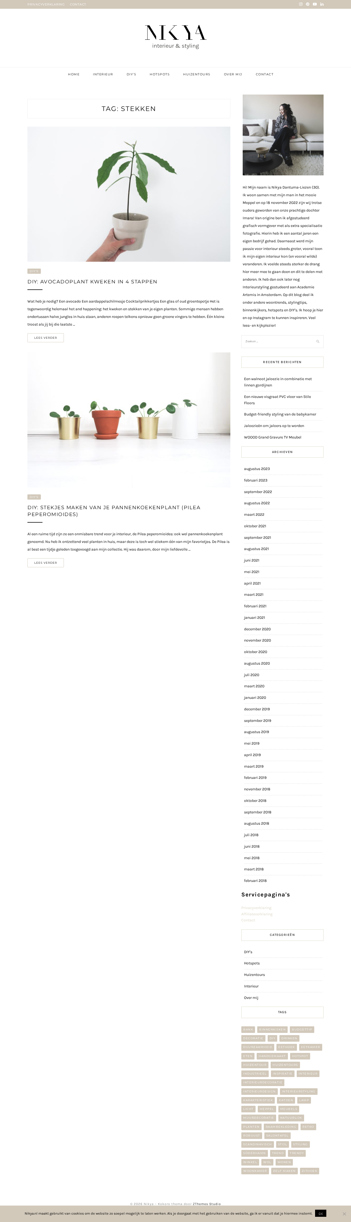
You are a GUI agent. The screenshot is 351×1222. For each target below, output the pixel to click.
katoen (286, 1100)
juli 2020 (251, 675)
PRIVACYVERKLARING (46, 4)
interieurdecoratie (262, 1082)
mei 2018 (252, 858)
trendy (297, 1153)
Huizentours (197, 74)
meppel (267, 1109)
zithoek (310, 1171)
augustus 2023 (257, 468)
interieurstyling (299, 1091)
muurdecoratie (258, 1118)
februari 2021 (255, 606)
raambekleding (281, 1127)
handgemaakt (272, 1056)
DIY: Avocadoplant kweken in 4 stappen (92, 282)
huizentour (255, 1065)
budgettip (302, 1029)
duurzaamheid (257, 1047)
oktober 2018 (255, 800)
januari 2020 (255, 697)
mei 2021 (251, 571)
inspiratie (283, 1073)
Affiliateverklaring (257, 914)
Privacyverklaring (256, 907)
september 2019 (257, 720)
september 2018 (257, 812)
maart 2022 (254, 514)
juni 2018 (252, 846)
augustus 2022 (257, 503)
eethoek (286, 1047)
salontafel (277, 1135)
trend (278, 1153)
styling (300, 1144)
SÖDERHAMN (254, 1153)
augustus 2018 (256, 823)
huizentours (285, 1065)
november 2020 (257, 640)
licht (248, 1109)
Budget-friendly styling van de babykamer (280, 414)
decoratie (253, 1038)
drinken (289, 1038)
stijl (282, 1144)
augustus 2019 (256, 732)
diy (273, 1038)
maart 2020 (254, 686)
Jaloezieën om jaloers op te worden (274, 425)
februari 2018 (255, 880)
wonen (284, 1162)
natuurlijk (291, 1118)
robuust (251, 1135)
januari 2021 (254, 617)
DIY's (34, 271)
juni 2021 (251, 560)
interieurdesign (259, 1091)
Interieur (103, 74)
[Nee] (344, 1214)
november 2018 (257, 789)
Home (74, 74)
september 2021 (257, 537)
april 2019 (252, 755)
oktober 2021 (255, 526)
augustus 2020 (257, 663)
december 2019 (257, 709)
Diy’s (132, 74)
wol (267, 1162)
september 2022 (258, 491)
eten (248, 1056)
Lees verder (45, 338)
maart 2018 (254, 869)
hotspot (300, 1056)
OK (321, 1213)
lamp (304, 1100)
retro (308, 1127)
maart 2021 (254, 594)
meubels (289, 1109)
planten (251, 1127)
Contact (265, 74)
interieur (308, 1073)
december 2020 (257, 629)
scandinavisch (257, 1144)
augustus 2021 (256, 548)
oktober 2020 (255, 652)
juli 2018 (251, 835)
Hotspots (160, 74)
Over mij (233, 74)
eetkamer (310, 1047)
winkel (250, 1162)
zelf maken (284, 1171)
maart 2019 (254, 766)
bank (248, 1029)
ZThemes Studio (207, 1204)
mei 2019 (251, 743)
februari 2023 (255, 480)
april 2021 (252, 583)
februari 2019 (255, 777)
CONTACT (78, 4)
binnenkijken (272, 1029)
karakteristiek (258, 1100)
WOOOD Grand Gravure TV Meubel (272, 437)
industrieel (255, 1073)
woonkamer (255, 1171)
